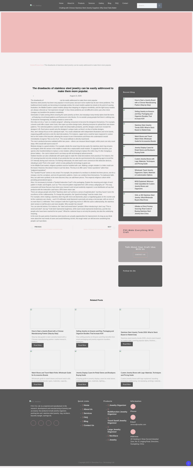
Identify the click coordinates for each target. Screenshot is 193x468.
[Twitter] (132, 278)
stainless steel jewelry (52, 100)
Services (91, 3)
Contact (125, 3)
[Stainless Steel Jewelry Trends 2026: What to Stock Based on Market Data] (128, 127)
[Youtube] (56, 423)
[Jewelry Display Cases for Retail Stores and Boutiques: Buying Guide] (128, 150)
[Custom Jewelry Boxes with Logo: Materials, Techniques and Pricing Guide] (128, 161)
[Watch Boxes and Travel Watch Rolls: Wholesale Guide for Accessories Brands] (128, 139)
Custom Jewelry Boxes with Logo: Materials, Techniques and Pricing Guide (145, 161)
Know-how (39, 65)
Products (81, 3)
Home (61, 3)
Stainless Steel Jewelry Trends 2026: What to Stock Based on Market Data (144, 127)
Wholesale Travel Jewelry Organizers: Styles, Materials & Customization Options (145, 172)
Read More (38, 345)
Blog (109, 3)
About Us (70, 3)
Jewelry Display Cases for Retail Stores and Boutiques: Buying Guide (145, 150)
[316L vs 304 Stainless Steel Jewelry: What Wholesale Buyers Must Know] (128, 197)
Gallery (101, 3)
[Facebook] (125, 278)
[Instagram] (48, 423)
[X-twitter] (41, 423)
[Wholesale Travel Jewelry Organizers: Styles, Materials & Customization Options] (128, 172)
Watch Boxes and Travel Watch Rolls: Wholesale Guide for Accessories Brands (145, 139)
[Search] (159, 5)
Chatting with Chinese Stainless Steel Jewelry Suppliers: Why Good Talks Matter (88, 8)
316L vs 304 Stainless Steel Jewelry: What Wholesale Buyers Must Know (145, 197)
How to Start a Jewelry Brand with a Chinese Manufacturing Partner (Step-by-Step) (145, 102)
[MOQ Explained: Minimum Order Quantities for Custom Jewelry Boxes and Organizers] (128, 184)
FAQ (116, 3)
